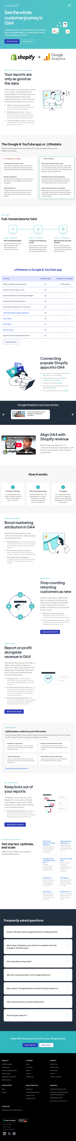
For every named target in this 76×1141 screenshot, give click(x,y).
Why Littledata (6, 1073)
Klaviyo (63, 378)
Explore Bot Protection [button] (15, 824)
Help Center (53, 1064)
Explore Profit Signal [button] (14, 711)
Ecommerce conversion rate (58, 1101)
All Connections (6, 1080)
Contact (52, 1073)
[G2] (13, 1133)
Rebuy (60, 383)
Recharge (52, 388)
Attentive (46, 380)
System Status (54, 1067)
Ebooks (4, 1092)
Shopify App (5, 1067)
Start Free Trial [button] (30, 1045)
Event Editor (7, 324)
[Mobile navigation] (69, 5)
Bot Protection (8, 330)
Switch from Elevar (55, 1076)
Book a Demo (54, 1070)
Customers (29, 1067)
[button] (28, 41)
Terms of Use (7, 1127)
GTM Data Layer (30, 1098)
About (28, 1064)
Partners (28, 1070)
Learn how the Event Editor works (16, 768)
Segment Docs (30, 1095)
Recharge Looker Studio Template (12, 1110)
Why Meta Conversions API (58, 1089)
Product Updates (7, 1064)
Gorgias (65, 390)
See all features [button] (11, 342)
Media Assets (30, 1076)
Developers (29, 1089)
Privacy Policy (7, 1124)
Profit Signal (7, 318)
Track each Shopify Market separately (16, 313)
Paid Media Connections (9, 1076)
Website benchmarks (56, 1098)
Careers (28, 1073)
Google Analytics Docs (32, 1092)
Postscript (56, 380)
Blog (3, 1089)
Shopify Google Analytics (9, 1070)
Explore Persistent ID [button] (50, 632)
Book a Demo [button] (46, 1045)
